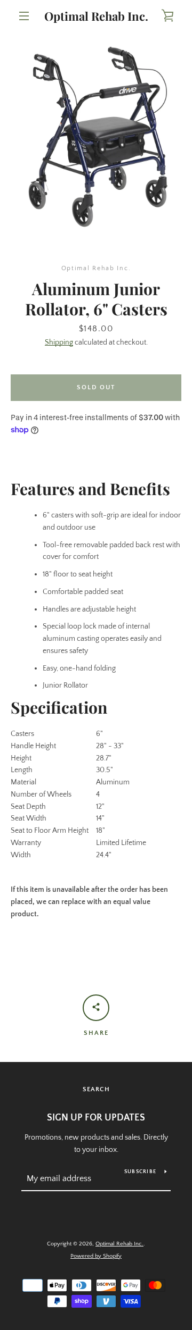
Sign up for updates (96, 1117)
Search (96, 1089)
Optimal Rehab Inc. (96, 16)
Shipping (59, 342)
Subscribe (140, 1172)
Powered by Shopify (96, 1256)
